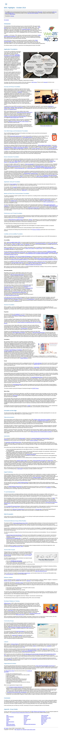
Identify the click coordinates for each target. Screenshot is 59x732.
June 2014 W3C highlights (32, 13)
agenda (5, 109)
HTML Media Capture (13, 162)
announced (14, 635)
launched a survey (19, 582)
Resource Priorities (36, 229)
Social (25, 721)
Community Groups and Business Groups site (20, 712)
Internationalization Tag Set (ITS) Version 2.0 (13, 298)
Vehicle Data (50, 460)
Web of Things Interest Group (43, 176)
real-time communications (18, 148)
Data (7, 715)
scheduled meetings (26, 29)
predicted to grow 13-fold (43, 420)
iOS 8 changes (21, 217)
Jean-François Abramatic (27, 651)
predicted (17, 314)
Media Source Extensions (33, 207)
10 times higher (24, 328)
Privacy (25, 717)
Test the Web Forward (27, 137)
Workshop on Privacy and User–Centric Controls (18, 121)
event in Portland (27, 555)
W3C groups (34, 82)
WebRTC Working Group (45, 199)
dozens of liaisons (14, 643)
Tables (18, 244)
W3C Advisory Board (10, 670)
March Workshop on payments (19, 332)
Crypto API (20, 92)
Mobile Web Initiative (10, 724)
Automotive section (48, 168)
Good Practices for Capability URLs (13, 538)
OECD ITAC (45, 649)
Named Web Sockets (39, 166)
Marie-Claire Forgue (20, 614)
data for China (37, 364)
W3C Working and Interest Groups (38, 711)
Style (25, 723)
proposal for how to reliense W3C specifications (17, 692)
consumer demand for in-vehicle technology (40, 438)
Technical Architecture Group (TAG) (20, 523)
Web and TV (43, 721)
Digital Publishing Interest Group (12, 295)
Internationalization (10, 721)
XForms (42, 723)
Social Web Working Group (36, 377)
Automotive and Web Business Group (13, 442)
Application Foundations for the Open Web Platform (12, 55)
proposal (18, 579)
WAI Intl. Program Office (46, 717)
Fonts (7, 717)
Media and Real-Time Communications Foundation (41, 431)
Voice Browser (44, 716)
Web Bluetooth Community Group (31, 173)
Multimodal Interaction (10, 725)
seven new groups (20, 631)
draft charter (20, 468)
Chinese (12, 16)
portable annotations (37, 477)
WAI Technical (44, 719)
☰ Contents (6, 19)
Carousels (27, 244)
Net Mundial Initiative (32, 650)
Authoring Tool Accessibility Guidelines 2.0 (19, 259)
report (21, 176)
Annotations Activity (8, 350)
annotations (48, 487)
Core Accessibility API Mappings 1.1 (24, 256)
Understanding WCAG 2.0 (40, 243)
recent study (36, 367)
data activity (15, 395)
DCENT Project (35, 388)
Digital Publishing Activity (23, 482)
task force (29, 580)
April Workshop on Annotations (16, 349)
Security (25, 720)
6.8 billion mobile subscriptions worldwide (42, 419)
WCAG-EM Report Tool (30, 253)
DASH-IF (49, 646)
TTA (24, 647)
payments (38, 148)
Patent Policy (26, 715)
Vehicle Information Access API (39, 460)
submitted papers (12, 109)
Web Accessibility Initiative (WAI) (13, 242)
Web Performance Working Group (16, 219)
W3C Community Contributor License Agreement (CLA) (20, 627)
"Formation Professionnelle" (35, 613)
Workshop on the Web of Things (50, 175)
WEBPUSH (24, 190)
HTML (7, 720)
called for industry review (22, 460)
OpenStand (9, 659)
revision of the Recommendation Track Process (45, 665)
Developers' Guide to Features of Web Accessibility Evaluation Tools (42, 252)
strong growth (22, 438)
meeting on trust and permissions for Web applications (15, 116)
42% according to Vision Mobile (44, 145)
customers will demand (31, 454)
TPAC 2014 (40, 12)
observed (6, 439)
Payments (26, 716)
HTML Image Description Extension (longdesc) (43, 258)
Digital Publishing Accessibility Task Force (37, 262)
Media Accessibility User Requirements (34, 264)
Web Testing (43, 720)
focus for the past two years (15, 136)
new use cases (38, 509)
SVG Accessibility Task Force (17, 262)
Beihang (24, 729)
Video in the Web (44, 715)
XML (42, 724)
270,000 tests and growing (16, 561)
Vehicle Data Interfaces (32, 168)
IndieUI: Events (39, 248)
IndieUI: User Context (29, 248)
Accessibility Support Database (41, 253)
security (33, 148)
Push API (15, 187)
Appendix (46, 82)
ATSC (34, 646)
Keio (21, 729)
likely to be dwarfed (29, 164)
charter (28, 405)
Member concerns (7, 580)
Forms (21, 244)
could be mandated (34, 440)
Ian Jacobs (6, 728)
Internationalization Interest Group (19, 292)
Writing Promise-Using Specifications (14, 535)
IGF (38, 649)
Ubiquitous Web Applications (30, 724)
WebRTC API (14, 200)
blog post (34, 659)
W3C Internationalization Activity (17, 274)
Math (7, 723)
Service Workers (13, 184)
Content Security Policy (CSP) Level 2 (24, 112)
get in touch (10, 610)
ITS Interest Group (30, 299)
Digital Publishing (24, 358)
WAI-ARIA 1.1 (12, 256)
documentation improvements (24, 573)
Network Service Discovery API (13, 166)
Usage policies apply (31, 729)
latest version (12, 14)
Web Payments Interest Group (39, 332)
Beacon (30, 219)
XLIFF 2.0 (17, 300)
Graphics (8, 719)
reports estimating (38, 363)
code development (9, 574)
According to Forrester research (18, 315)
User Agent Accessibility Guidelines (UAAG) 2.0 (48, 259)
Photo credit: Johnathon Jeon (46, 125)
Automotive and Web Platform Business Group (45, 167)
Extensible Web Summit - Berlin (16, 546)
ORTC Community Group (48, 201)
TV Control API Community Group (13, 506)
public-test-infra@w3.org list (41, 571)
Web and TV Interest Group (18, 509)
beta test (20, 635)
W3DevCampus (7, 603)
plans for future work (14, 117)
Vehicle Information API (19, 168)
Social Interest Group (17, 384)
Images (13, 244)
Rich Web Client (27, 719)
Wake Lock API (18, 161)
